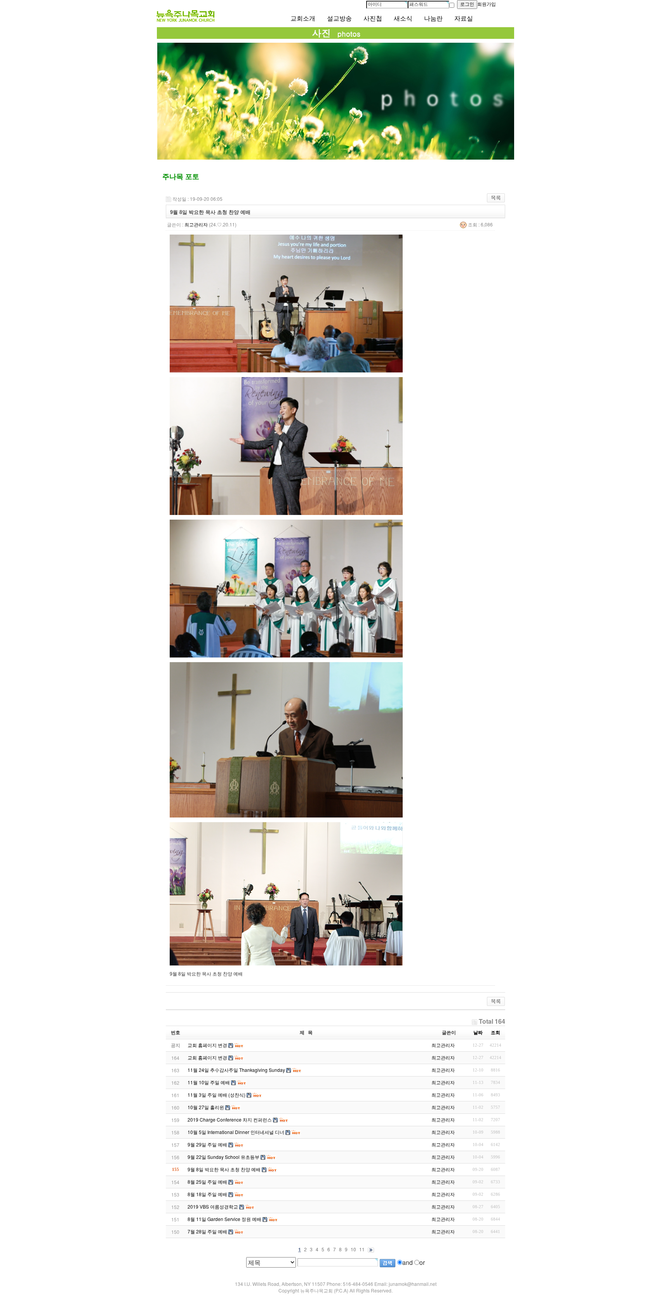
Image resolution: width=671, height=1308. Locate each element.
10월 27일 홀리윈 (206, 1107)
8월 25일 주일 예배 (207, 1181)
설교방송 (339, 18)
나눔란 (433, 18)
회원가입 (486, 4)
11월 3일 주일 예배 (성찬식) (216, 1094)
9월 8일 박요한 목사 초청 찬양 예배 (224, 1169)
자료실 (463, 18)
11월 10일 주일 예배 (209, 1082)
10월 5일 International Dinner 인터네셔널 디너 (236, 1132)
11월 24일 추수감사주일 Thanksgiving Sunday (236, 1069)
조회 (495, 1032)
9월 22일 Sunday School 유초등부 (223, 1156)
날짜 (478, 1032)
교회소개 (302, 18)
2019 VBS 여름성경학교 (213, 1206)
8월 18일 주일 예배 (207, 1194)
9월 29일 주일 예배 (207, 1144)
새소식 (403, 18)
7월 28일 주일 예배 (207, 1231)
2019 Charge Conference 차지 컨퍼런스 (230, 1119)
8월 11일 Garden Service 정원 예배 (224, 1219)
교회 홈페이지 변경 (207, 1057)
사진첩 (372, 18)
